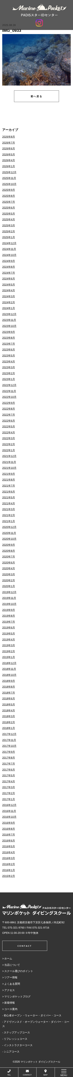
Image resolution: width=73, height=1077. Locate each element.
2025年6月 (8, 207)
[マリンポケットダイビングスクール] (39, 10)
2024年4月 (8, 290)
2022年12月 (9, 385)
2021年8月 (8, 479)
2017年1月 (8, 799)
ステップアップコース (17, 1032)
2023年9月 (8, 331)
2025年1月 (8, 237)
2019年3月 (8, 645)
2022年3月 (8, 438)
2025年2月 (8, 231)
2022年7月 (8, 414)
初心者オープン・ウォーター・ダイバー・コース (32, 1015)
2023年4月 (8, 361)
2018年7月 (8, 692)
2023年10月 (9, 325)
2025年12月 (9, 172)
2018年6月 (8, 698)
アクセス (9, 990)
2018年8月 (8, 686)
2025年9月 (8, 189)
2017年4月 (8, 781)
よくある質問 (12, 983)
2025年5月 (8, 213)
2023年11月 (9, 319)
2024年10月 (9, 254)
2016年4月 (8, 852)
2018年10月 (9, 674)
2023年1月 (8, 379)
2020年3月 (8, 574)
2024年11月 (9, 248)
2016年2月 (8, 864)
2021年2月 (8, 515)
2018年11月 (9, 668)
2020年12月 (9, 526)
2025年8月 (8, 195)
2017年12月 (9, 734)
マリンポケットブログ (17, 996)
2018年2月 (8, 722)
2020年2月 (8, 580)
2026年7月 (8, 142)
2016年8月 (8, 828)
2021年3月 (8, 509)
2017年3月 (8, 787)
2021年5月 (8, 497)
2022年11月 (9, 391)
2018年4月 (8, 710)
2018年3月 (8, 716)
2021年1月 (8, 521)
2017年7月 (8, 763)
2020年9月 (8, 544)
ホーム (8, 958)
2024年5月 (8, 284)
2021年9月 (8, 473)
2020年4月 (8, 568)
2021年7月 (8, 485)
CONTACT (27, 1075)
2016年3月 (8, 858)
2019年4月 (8, 639)
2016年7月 (8, 834)
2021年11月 (9, 462)
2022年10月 (9, 396)
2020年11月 (9, 532)
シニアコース (11, 1051)
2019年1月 (8, 657)
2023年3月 (8, 367)
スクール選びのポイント (18, 971)
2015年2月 (8, 875)
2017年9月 (8, 751)
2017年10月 (9, 745)
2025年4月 (8, 219)
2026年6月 (8, 148)
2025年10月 (9, 184)
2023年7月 (8, 343)
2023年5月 (8, 355)
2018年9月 (8, 680)
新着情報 (9, 1002)
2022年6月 (8, 420)
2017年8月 (8, 757)
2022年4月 (8, 432)
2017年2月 (8, 793)
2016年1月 (8, 870)
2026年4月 (8, 160)
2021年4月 (8, 503)
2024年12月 (9, 243)
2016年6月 (8, 840)
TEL (9, 1075)
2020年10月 (9, 538)
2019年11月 (9, 597)
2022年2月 (8, 444)
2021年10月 (9, 467)
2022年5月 (8, 426)
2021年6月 (8, 491)
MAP (45, 1075)
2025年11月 (9, 178)
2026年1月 (8, 166)
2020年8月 (8, 550)
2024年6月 (8, 278)
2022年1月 (8, 450)
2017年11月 (9, 740)
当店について (12, 964)
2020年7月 (8, 556)
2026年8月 (8, 136)
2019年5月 (8, 633)
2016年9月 (8, 822)
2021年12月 (9, 456)
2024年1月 (8, 308)
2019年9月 (8, 609)
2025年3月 (8, 225)
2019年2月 (8, 651)
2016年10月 (9, 816)
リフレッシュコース (15, 1038)
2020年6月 (8, 562)
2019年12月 (9, 592)
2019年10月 (9, 603)
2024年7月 (8, 272)
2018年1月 (8, 728)
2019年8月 (8, 615)
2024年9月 (8, 260)
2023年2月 (8, 373)
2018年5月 (8, 704)
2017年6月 (8, 769)
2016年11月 (9, 810)
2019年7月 (8, 621)
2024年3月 (8, 296)
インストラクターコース (18, 1045)
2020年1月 (8, 586)
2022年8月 (8, 408)
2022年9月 (8, 402)
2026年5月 (8, 154)
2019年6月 (8, 627)
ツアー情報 (10, 977)
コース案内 (10, 1009)
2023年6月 (8, 349)
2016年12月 (9, 804)
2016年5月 (8, 846)
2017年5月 (8, 775)
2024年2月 (8, 302)
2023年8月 (8, 337)
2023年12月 (9, 314)
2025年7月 (8, 201)
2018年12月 (9, 663)
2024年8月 (8, 266)
